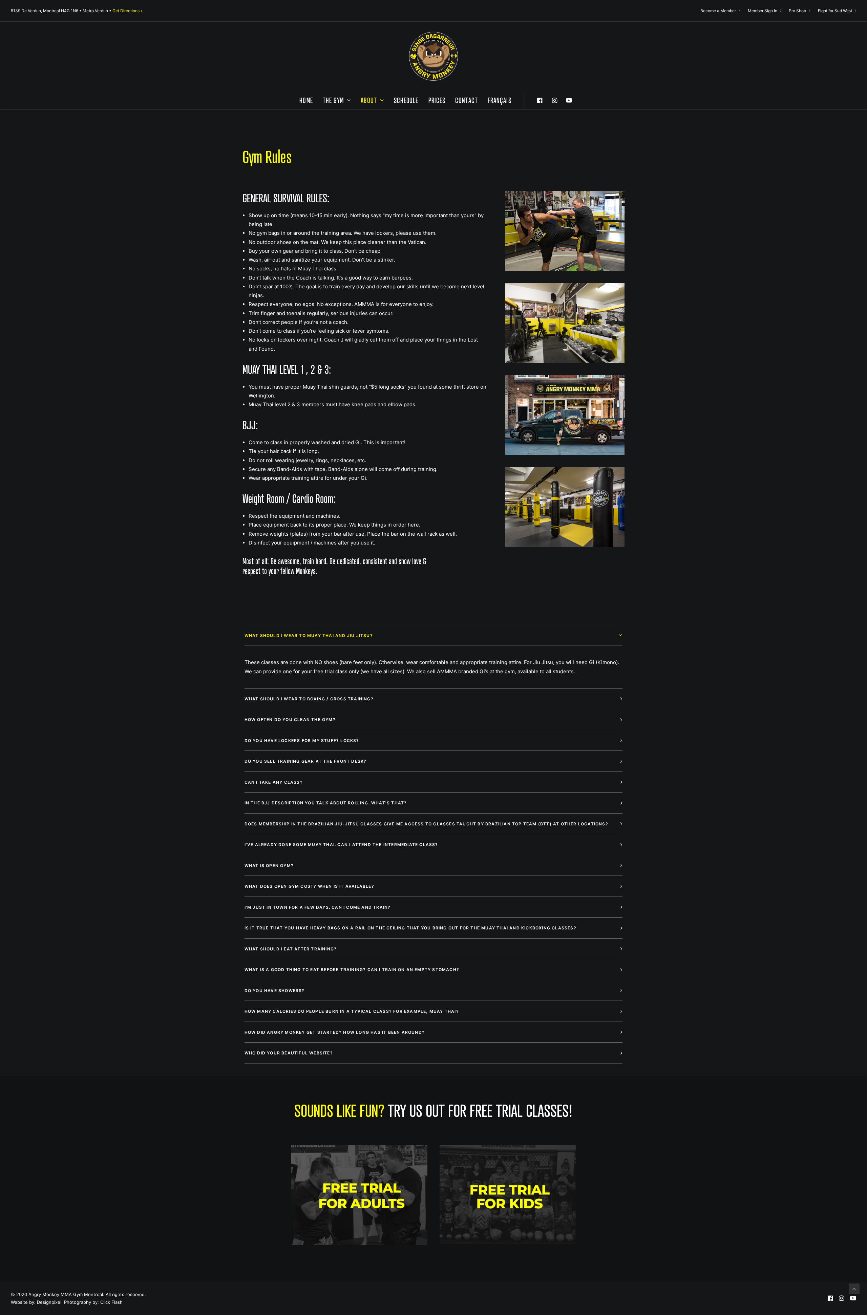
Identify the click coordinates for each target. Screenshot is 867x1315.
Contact (466, 100)
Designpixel (49, 1302)
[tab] (434, 635)
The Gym (333, 100)
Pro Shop (797, 10)
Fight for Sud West (835, 10)
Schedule (406, 100)
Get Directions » (127, 10)
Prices (437, 100)
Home (306, 100)
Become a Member (718, 10)
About (369, 100)
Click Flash (111, 1302)
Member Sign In (762, 10)
